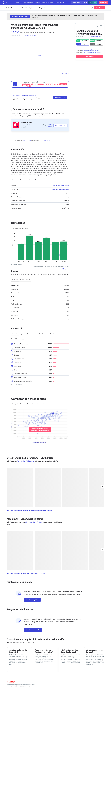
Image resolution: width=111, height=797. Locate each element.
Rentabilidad (23, 8)
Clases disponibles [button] (95, 36)
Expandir (66, 73)
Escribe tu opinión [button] (32, 600)
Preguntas (42, 8)
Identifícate (103, 2)
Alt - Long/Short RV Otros (60, 189)
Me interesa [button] (99, 8)
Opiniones (32, 8)
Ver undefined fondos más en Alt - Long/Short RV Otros (26, 573)
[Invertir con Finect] (7, 2)
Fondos (10, 8)
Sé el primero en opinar (28, 35)
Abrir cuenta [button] (59, 125)
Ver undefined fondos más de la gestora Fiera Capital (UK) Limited (29, 510)
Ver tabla (58, 269)
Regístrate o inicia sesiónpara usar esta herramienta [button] (40, 429)
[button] (60, 97)
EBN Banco (26, 122)
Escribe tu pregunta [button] (33, 630)
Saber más (63, 84)
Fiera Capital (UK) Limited (60, 186)
